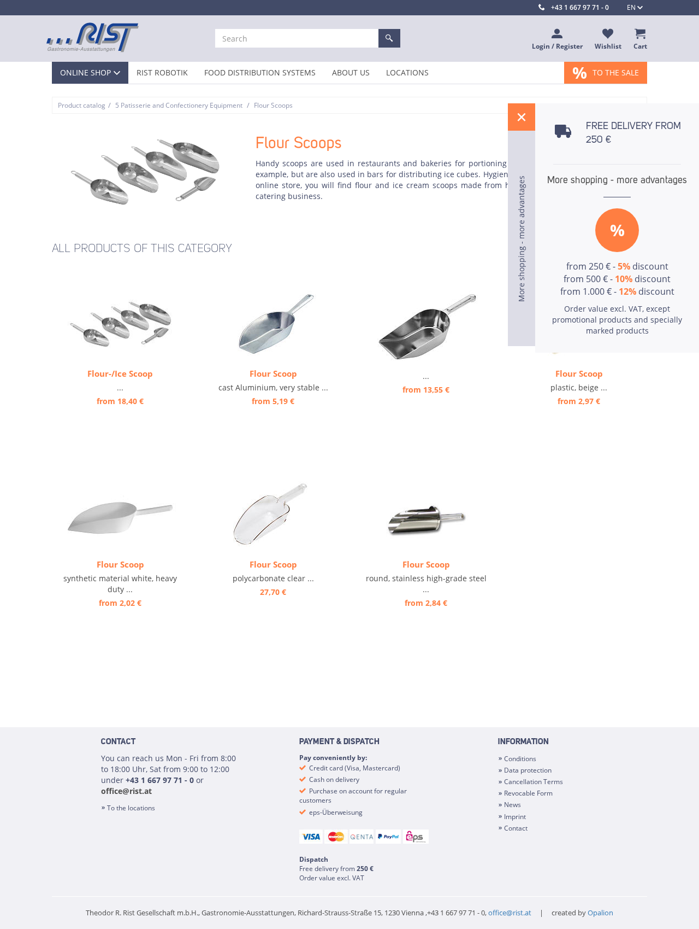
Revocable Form (528, 793)
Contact (516, 828)
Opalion (600, 913)
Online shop (85, 72)
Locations (407, 72)
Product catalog (81, 105)
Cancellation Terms (533, 781)
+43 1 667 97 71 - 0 (580, 7)
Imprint (515, 816)
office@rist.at (126, 791)
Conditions (520, 758)
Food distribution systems (260, 72)
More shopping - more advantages (617, 180)
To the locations (131, 808)
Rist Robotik (162, 72)
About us (351, 72)
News (512, 804)
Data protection (528, 770)
